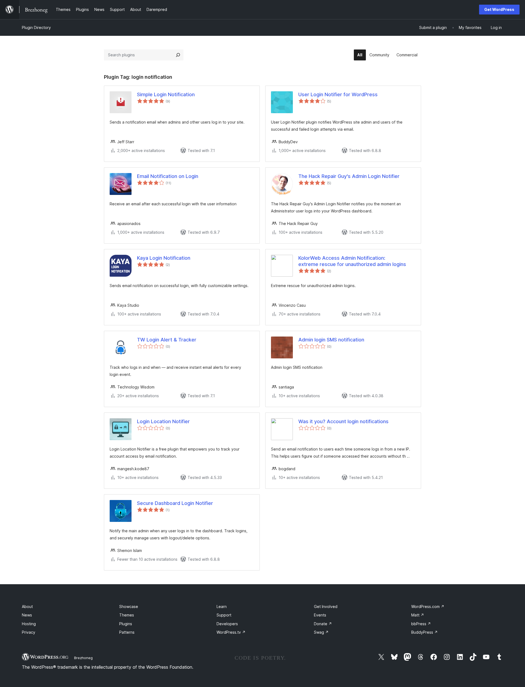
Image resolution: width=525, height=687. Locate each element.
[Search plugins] (178, 54)
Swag (321, 632)
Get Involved (325, 606)
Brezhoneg (83, 658)
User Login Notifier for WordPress (338, 94)
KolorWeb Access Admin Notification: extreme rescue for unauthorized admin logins (352, 261)
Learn (222, 606)
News (27, 615)
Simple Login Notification (166, 94)
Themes (126, 615)
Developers (227, 623)
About (27, 606)
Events (320, 615)
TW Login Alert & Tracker (166, 340)
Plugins (125, 623)
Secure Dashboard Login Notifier (175, 503)
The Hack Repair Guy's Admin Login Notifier (348, 176)
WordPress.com (427, 606)
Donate (323, 623)
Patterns (127, 632)
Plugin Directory (36, 27)
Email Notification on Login (167, 176)
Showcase (128, 606)
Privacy (28, 632)
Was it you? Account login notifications (343, 421)
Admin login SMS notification (331, 340)
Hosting (29, 623)
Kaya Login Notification (163, 258)
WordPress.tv (231, 632)
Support (224, 615)
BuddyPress (424, 632)
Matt (417, 615)
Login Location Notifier (163, 421)
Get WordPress (499, 9)
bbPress (421, 623)
